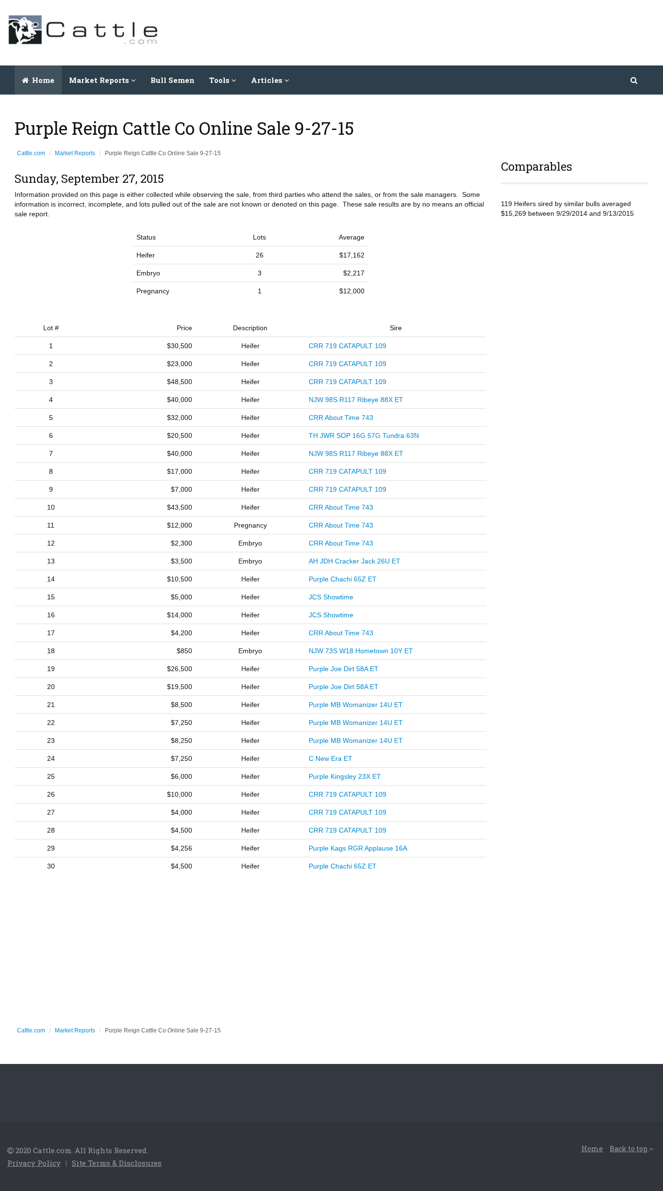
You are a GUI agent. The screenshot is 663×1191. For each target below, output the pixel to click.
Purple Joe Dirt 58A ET (344, 669)
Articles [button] (267, 80)
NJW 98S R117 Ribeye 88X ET (356, 399)
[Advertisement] (479, 31)
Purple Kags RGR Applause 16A (358, 848)
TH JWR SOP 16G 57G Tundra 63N (364, 435)
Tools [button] (220, 80)
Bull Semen (172, 80)
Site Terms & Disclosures (117, 1163)
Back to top (629, 1148)
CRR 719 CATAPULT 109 (347, 346)
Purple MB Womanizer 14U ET (356, 704)
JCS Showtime (331, 597)
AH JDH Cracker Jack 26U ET (354, 561)
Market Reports (75, 153)
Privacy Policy (34, 1163)
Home (42, 80)
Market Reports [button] (100, 80)
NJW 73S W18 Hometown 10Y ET (361, 651)
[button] (634, 80)
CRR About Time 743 (341, 417)
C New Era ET (330, 758)
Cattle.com (31, 153)
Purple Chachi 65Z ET (343, 579)
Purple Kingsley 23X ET (345, 776)
